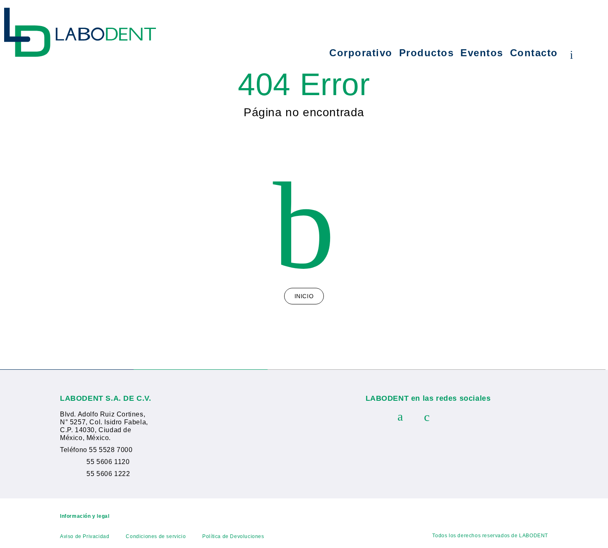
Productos (426, 53)
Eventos (481, 53)
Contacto (534, 53)
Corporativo (361, 53)
